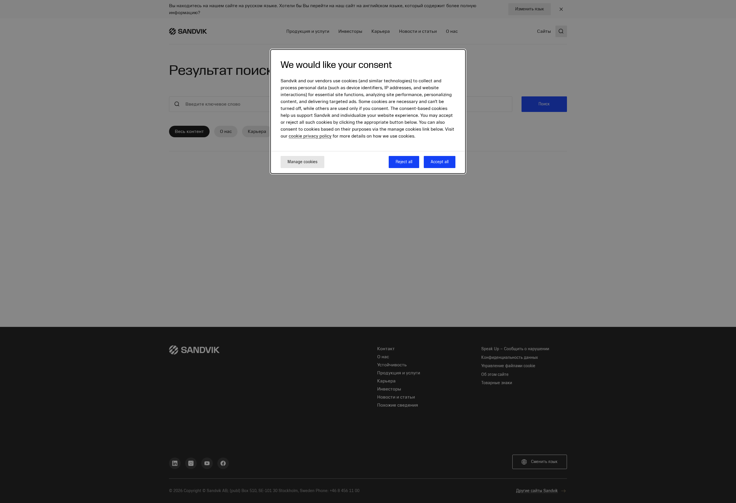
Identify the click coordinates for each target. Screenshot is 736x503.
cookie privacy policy (310, 136)
